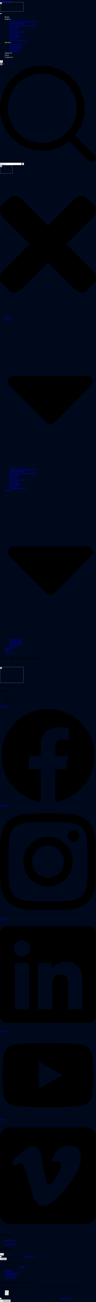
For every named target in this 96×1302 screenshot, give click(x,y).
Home (7, 17)
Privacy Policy (29, 1257)
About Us (8, 53)
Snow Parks (13, 34)
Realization (13, 51)
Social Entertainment (17, 23)
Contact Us (9, 57)
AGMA (22, 1267)
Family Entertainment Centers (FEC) (23, 21)
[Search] (23, 164)
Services (8, 42)
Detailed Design (15, 49)
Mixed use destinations (17, 32)
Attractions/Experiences (18, 40)
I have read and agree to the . (19, 1257)
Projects (8, 19)
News (7, 55)
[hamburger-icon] (1, 13)
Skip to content (5, 1)
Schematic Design (16, 47)
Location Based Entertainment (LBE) (23, 25)
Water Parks (13, 30)
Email (2, 1294)
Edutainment (14, 38)
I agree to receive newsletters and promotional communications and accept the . (37, 1298)
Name (2, 1291)
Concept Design (15, 45)
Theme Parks (14, 28)
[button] (48, 162)
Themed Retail (14, 36)
